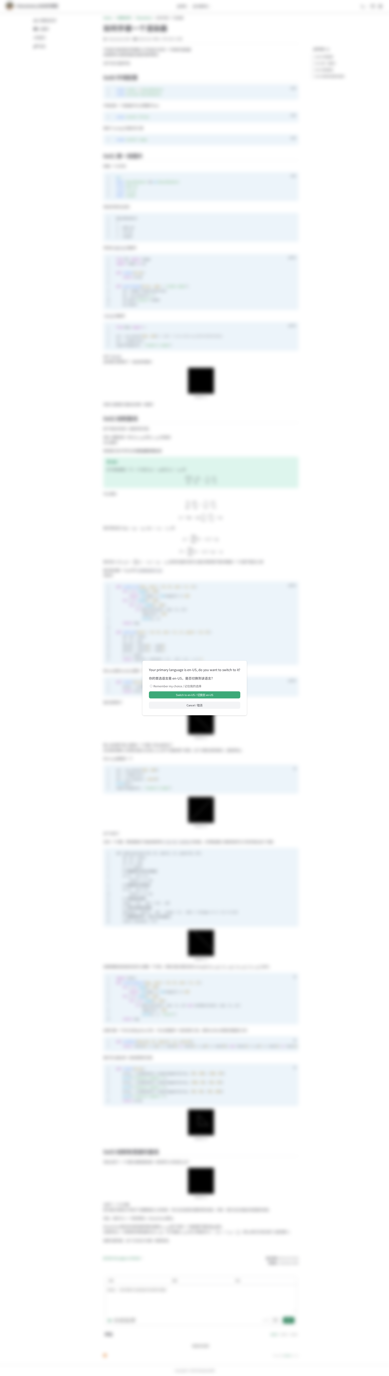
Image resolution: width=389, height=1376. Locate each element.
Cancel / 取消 (194, 705)
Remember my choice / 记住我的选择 (177, 686)
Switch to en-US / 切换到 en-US (194, 695)
